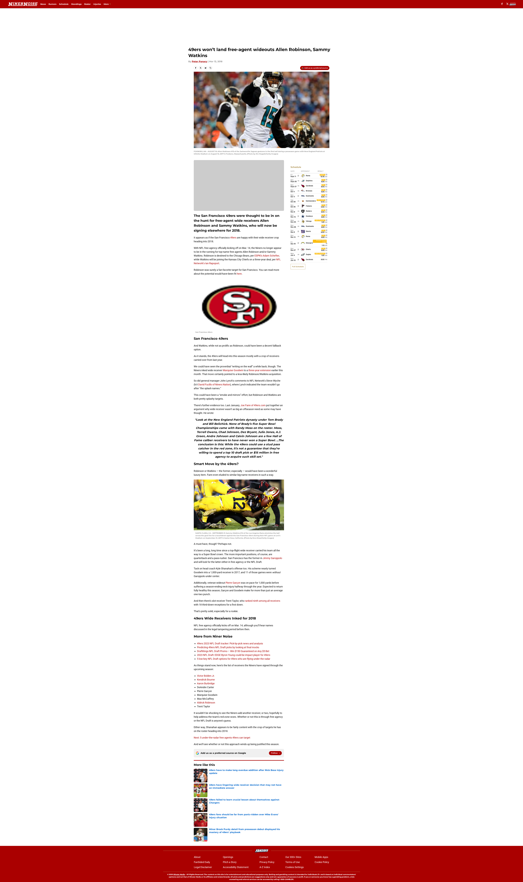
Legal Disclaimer (203, 867)
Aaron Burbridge (206, 683)
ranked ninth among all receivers (262, 600)
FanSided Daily (202, 862)
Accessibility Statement (236, 867)
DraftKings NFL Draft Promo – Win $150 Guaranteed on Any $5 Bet (233, 651)
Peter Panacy (199, 61)
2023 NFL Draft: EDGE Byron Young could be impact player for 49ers (233, 655)
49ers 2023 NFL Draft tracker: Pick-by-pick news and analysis (230, 643)
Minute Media (179, 874)
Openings (228, 857)
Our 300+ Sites (293, 857)
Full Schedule (298, 267)
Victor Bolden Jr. (206, 675)
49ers (233, 237)
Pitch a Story (230, 862)
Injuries (97, 4)
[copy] (210, 68)
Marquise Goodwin (233, 370)
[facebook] (502, 4)
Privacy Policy (267, 862)
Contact (264, 857)
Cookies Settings (294, 867)
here (239, 273)
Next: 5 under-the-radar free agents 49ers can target (222, 737)
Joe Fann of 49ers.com (253, 405)
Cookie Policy (322, 862)
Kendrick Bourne (206, 679)
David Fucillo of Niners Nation (214, 384)
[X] (507, 4)
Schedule (64, 4)
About (197, 857)
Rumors (52, 4)
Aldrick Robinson (206, 702)
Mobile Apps (321, 857)
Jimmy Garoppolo (272, 558)
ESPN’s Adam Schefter (266, 255)
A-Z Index (265, 867)
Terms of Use (292, 862)
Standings (76, 4)
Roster (87, 4)
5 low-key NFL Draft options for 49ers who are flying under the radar (233, 658)
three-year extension (259, 370)
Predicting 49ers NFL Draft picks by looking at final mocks (228, 647)
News (43, 4)
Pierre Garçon (233, 582)
